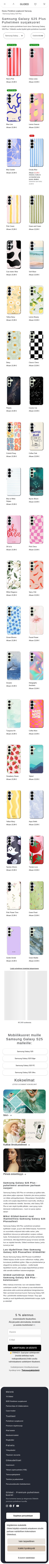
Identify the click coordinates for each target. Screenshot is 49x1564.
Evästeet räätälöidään (26, 1558)
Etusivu (4, 11)
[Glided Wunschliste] (35, 4)
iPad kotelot (10, 1430)
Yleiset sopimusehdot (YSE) (16, 1470)
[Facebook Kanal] (14, 1506)
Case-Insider (11, 1411)
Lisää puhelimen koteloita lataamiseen (24, 968)
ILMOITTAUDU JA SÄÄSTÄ (24, 1348)
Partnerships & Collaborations (17, 1406)
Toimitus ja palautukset (14, 1479)
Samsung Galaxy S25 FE (25, 1065)
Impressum (10, 1465)
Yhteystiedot (10, 1450)
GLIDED (24, 4)
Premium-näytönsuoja (14, 1426)
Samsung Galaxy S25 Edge (25, 1058)
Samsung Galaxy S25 (25, 1051)
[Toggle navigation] (4, 4)
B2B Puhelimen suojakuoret (16, 1401)
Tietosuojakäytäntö (30, 1370)
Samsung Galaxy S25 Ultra (25, 1072)
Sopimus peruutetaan (23, 1516)
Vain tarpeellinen (26, 1541)
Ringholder (10, 1440)
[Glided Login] (13, 4)
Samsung (28, 11)
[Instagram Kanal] (7, 1506)
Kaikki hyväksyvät (26, 1548)
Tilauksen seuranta (13, 1455)
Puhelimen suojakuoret (16, 11)
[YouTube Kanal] (17, 1506)
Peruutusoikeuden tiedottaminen (18, 1484)
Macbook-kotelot (12, 1435)
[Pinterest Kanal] (10, 1506)
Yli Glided (9, 1396)
